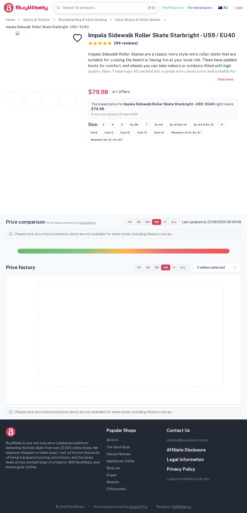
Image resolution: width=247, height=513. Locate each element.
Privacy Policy (181, 469)
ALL (174, 222)
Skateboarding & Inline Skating (82, 20)
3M (147, 222)
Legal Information (185, 459)
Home (10, 20)
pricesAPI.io (87, 222)
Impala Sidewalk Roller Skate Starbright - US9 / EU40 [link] (47, 27)
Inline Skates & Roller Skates (137, 20)
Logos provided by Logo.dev (188, 479)
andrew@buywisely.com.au (187, 440)
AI (153, 7)
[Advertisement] (123, 180)
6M (156, 222)
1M (138, 222)
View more (225, 79)
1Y (165, 222)
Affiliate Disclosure (186, 449)
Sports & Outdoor (36, 20)
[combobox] (106, 8)
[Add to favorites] (77, 38)
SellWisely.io (181, 507)
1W (130, 222)
